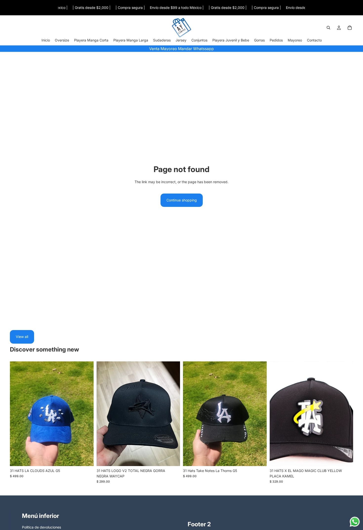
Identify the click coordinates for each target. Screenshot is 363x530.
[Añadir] (85, 458)
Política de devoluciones (41, 527)
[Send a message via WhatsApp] (355, 522)
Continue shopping (181, 200)
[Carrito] (349, 27)
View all (22, 336)
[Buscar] (328, 27)
